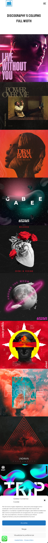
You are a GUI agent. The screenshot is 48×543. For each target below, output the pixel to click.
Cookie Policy (19, 540)
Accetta (24, 523)
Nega (24, 529)
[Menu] (44, 3)
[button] (45, 500)
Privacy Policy (28, 540)
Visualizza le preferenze (24, 535)
